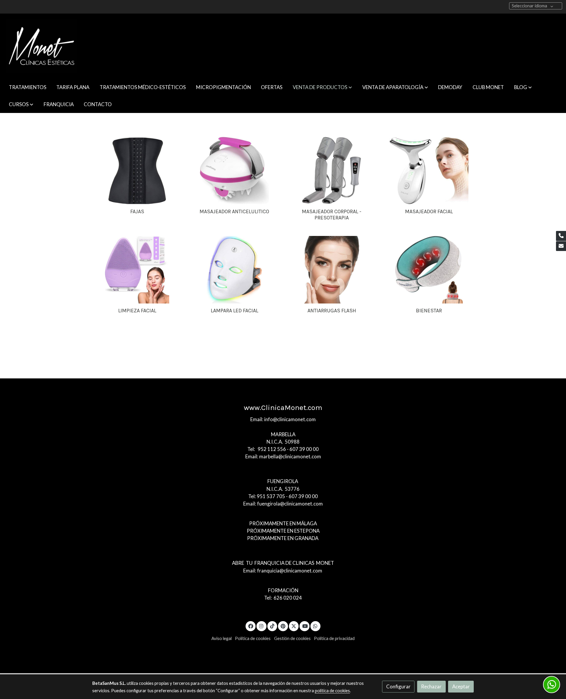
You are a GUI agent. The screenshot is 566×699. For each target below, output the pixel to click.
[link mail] (561, 246)
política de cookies (332, 690)
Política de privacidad (334, 638)
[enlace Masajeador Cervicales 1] (429, 269)
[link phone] (561, 236)
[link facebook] (251, 625)
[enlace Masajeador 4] (234, 170)
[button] (322, 87)
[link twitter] (294, 625)
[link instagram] (261, 625)
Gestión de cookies (292, 638)
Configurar (398, 686)
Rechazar (431, 686)
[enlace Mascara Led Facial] (234, 269)
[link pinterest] (283, 625)
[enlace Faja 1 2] (137, 170)
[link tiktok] (272, 625)
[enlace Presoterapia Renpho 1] (332, 170)
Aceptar (461, 686)
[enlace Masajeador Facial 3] (429, 170)
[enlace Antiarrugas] (332, 269)
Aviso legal (221, 638)
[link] (41, 46)
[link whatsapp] (315, 625)
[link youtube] (305, 625)
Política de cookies (253, 638)
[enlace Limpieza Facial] (137, 269)
